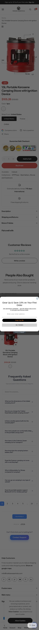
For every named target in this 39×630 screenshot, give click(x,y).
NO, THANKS (19, 325)
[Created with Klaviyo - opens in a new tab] (19, 332)
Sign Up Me (19, 320)
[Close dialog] (37, 298)
